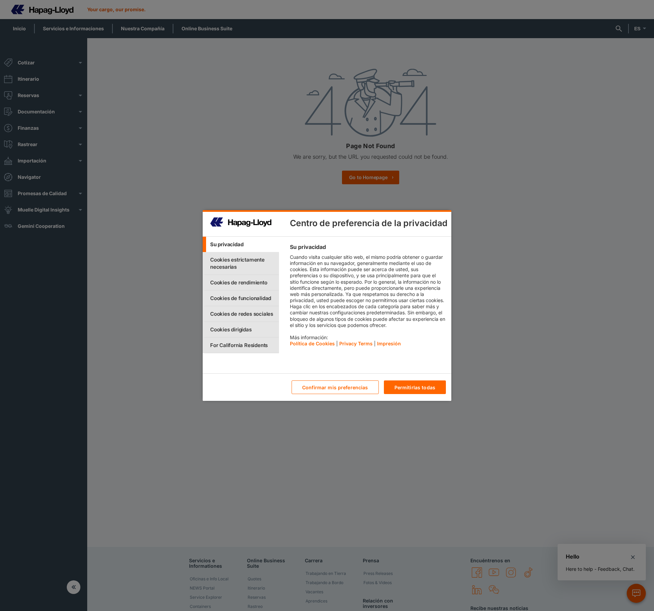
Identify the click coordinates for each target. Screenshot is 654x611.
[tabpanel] (367, 297)
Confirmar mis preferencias (335, 387)
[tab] (241, 244)
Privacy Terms (356, 343)
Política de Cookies (312, 343)
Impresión (389, 343)
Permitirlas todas (414, 387)
